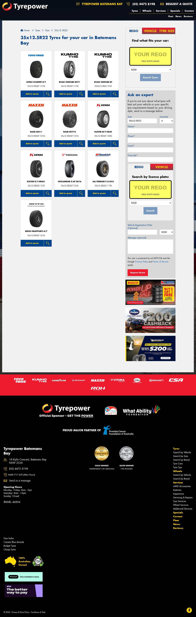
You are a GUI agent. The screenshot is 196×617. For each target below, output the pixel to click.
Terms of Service (160, 261)
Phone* (131, 136)
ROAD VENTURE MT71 (69, 82)
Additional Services (182, 508)
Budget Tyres (10, 545)
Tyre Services (179, 501)
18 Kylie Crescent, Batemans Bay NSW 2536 (27, 461)
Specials (175, 10)
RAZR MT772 (69, 132)
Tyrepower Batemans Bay (102, 4)
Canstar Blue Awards (14, 542)
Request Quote (137, 272)
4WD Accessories (182, 486)
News (178, 16)
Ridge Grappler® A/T (36, 231)
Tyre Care (178, 463)
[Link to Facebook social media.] (189, 610)
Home (26, 30)
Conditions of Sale (38, 612)
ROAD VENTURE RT (103, 82)
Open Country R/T (36, 82)
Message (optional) (137, 237)
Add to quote (32, 94)
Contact (189, 10)
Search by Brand (181, 459)
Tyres (135, 10)
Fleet (170, 16)
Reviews (188, 16)
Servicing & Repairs (182, 497)
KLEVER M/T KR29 (103, 132)
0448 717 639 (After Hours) (21, 474)
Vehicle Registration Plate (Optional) (140, 227)
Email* (131, 145)
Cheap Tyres (10, 549)
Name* (131, 126)
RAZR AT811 (36, 132)
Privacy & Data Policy (20, 612)
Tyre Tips (177, 467)
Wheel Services (180, 505)
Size (130, 116)
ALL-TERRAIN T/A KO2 (103, 181)
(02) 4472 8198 (143, 4)
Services (161, 10)
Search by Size (180, 456)
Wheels (146, 10)
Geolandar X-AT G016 (69, 181)
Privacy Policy (141, 261)
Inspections (178, 493)
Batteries (177, 490)
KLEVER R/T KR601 (36, 181)
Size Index (9, 538)
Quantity (164, 116)
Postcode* (133, 155)
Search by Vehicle (182, 452)
